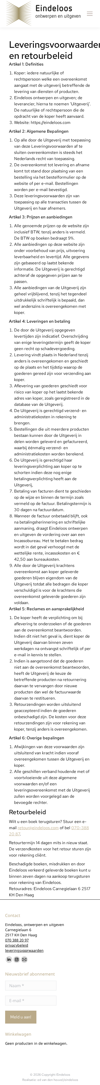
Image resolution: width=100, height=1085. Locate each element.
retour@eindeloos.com (38, 827)
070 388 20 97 (17, 940)
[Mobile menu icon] (90, 14)
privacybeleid (16, 945)
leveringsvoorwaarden (24, 950)
